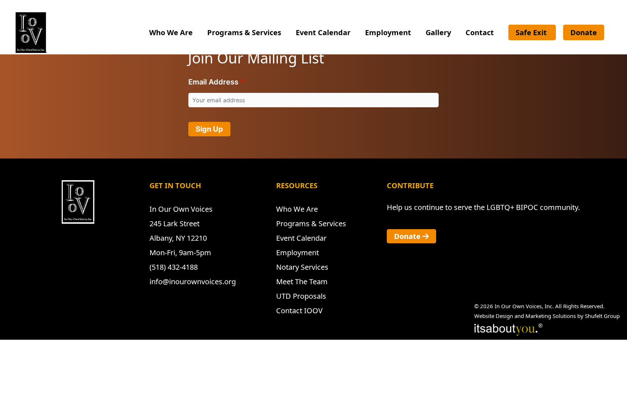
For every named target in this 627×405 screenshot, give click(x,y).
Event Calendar (323, 32)
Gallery (438, 32)
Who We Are (171, 32)
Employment (388, 32)
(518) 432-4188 (173, 267)
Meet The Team (302, 281)
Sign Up (209, 129)
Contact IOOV (299, 310)
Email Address (213, 82)
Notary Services (302, 267)
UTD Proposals (301, 296)
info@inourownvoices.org (192, 281)
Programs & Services (244, 32)
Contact (480, 32)
